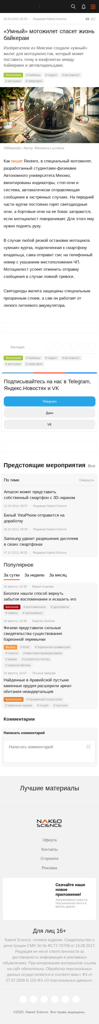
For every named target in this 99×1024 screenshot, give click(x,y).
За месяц (58, 575)
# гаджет (51, 75)
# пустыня (61, 705)
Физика (10, 647)
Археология (14, 699)
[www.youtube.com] (44, 999)
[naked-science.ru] (76, 999)
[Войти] (93, 7)
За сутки (12, 575)
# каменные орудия (19, 705)
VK (49, 424)
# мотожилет (71, 75)
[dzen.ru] (55, 999)
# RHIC (25, 647)
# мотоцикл (13, 81)
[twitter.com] (23, 999)
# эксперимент (33, 613)
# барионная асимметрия (52, 647)
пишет (17, 161)
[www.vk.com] (34, 999)
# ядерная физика (18, 665)
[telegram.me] (65, 999)
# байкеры (33, 75)
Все (91, 466)
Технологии (13, 75)
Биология (12, 607)
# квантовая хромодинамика (42, 653)
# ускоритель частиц (36, 659)
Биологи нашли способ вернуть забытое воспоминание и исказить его (40, 596)
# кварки (11, 659)
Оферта (50, 840)
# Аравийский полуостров (44, 699)
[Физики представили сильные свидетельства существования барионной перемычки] (88, 634)
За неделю (34, 575)
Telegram (50, 401)
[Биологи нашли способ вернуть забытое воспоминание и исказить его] (88, 599)
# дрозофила (60, 607)
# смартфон (34, 81)
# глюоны (12, 653)
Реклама (49, 868)
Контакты (49, 849)
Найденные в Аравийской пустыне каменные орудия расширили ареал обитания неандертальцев (37, 686)
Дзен (49, 413)
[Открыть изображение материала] (49, 115)
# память (12, 613)
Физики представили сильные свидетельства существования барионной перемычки (33, 634)
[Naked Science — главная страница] (25, 6)
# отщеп (43, 705)
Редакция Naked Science (50, 19)
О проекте (50, 859)
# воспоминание (35, 607)
